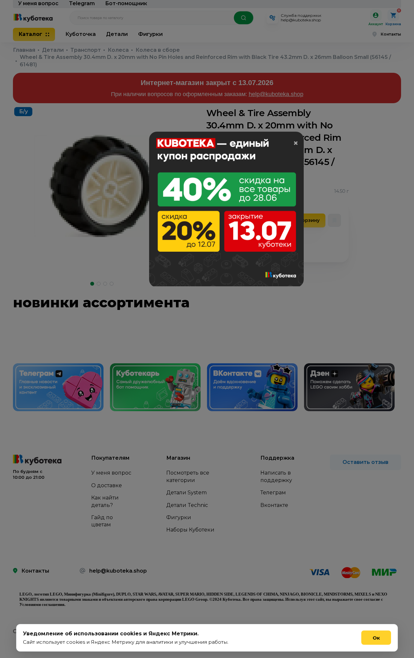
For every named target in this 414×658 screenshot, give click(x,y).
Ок (376, 638)
